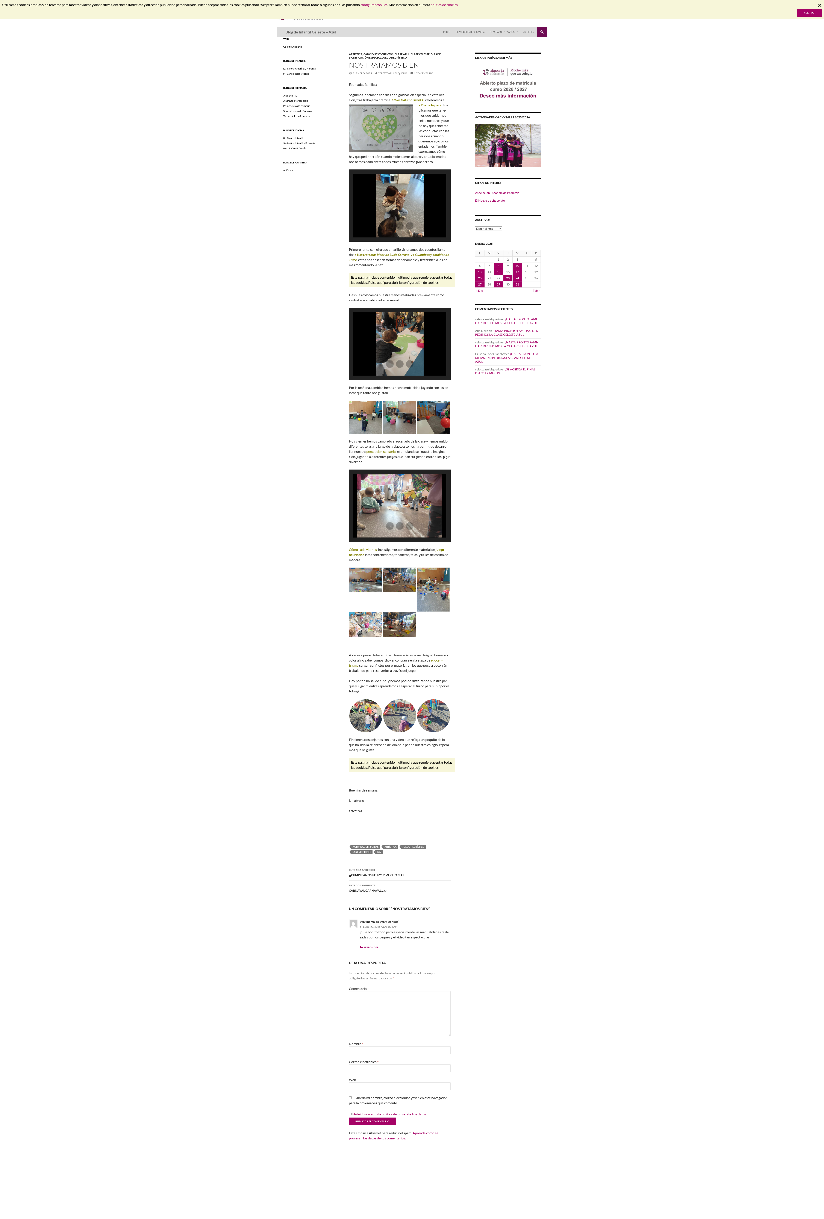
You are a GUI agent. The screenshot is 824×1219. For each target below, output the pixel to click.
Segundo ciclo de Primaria (297, 111)
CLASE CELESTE (420, 54)
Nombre (356, 1044)
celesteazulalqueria (392, 73)
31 (517, 284)
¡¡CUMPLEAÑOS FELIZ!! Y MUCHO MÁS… (378, 872)
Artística (288, 170)
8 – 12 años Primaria (294, 148)
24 (517, 278)
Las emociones (362, 851)
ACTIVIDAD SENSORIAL (366, 846)
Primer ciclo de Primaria (296, 105)
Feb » (536, 290)
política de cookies (444, 5)
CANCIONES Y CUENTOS (379, 54)
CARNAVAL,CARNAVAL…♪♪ (368, 888)
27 (480, 284)
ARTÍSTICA (355, 54)
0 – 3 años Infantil (293, 138)
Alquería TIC (290, 95)
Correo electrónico (364, 1062)
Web (352, 1080)
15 (498, 272)
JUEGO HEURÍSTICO (394, 57)
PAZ (379, 851)
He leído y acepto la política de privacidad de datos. (389, 1114)
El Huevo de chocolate (490, 200)
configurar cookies (374, 5)
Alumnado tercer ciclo (295, 100)
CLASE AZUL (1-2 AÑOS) (502, 31)
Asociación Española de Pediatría (497, 193)
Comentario (359, 988)
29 (498, 284)
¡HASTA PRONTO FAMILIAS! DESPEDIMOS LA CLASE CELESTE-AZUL (506, 321)
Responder (371, 947)
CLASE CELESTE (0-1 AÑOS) (470, 31)
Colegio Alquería (292, 46)
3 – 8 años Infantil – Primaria (299, 143)
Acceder (528, 31)
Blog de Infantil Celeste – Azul (310, 32)
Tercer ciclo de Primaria (296, 116)
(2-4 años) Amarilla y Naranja (299, 68)
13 (480, 272)
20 (480, 278)
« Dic (479, 290)
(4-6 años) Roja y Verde (296, 73)
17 (517, 272)
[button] (390, 226)
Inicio (446, 31)
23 (508, 278)
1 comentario (423, 73)
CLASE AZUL (402, 54)
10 (517, 265)
